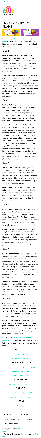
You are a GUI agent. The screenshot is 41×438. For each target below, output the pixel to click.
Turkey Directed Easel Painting (20, 397)
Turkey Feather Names (20, 371)
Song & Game (20, 354)
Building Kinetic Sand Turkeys (20, 384)
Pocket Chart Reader (20, 358)
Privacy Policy (9, 414)
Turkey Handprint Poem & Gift (20, 393)
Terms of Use (23, 414)
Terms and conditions (12, 419)
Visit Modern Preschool (13, 424)
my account (28, 419)
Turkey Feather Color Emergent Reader (20, 367)
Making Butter (20, 406)
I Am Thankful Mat (20, 375)
